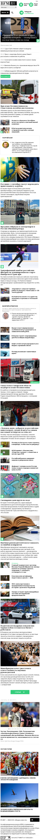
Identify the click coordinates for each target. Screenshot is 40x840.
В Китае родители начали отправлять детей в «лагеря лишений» (23, 130)
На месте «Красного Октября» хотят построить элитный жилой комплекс (25, 122)
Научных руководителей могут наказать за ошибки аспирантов (20, 544)
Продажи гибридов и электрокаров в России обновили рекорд (18, 228)
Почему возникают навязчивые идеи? (24, 352)
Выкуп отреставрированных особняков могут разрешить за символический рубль (24, 329)
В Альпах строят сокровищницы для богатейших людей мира (24, 336)
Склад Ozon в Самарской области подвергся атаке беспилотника (16, 386)
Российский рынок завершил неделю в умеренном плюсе (23, 459)
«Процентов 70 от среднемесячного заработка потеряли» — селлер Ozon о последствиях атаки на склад (19, 37)
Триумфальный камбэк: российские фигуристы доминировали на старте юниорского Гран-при (18, 272)
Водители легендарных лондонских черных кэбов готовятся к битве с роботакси (17, 628)
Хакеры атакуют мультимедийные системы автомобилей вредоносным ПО (25, 593)
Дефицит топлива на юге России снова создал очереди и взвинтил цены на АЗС (25, 468)
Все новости (5, 76)
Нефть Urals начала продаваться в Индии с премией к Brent (25, 344)
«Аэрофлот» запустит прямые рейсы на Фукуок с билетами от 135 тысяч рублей (25, 290)
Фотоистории (6, 749)
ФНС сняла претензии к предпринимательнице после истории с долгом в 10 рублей (23, 585)
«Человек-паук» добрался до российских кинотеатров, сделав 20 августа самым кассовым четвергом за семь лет (19, 430)
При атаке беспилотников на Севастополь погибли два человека (17, 107)
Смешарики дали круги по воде (15, 500)
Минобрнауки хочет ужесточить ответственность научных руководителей (16, 670)
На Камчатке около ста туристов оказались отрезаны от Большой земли (24, 298)
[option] (20, 714)
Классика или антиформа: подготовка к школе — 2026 (22, 577)
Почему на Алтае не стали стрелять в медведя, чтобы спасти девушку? (25, 443)
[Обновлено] (20, 360)
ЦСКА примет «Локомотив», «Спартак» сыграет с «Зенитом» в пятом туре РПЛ (25, 452)
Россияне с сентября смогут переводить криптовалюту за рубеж (20, 185)
